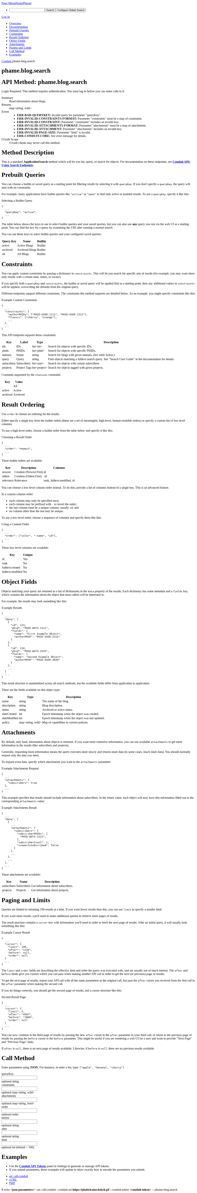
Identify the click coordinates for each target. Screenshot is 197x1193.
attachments (9, 1095)
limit (4, 1139)
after (4, 1128)
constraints (8, 1084)
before (5, 1117)
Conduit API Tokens (32, 1166)
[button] (8, 3)
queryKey (8, 1074)
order (5, 1106)
